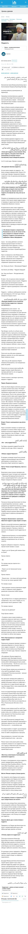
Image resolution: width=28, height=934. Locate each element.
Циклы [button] (2, 16)
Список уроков (27, 414)
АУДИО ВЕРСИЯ (14, 73)
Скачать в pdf (6, 67)
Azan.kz (8, 54)
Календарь (23, 6)
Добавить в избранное (18, 67)
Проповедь (12, 19)
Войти (24, 899)
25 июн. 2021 (3, 64)
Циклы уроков (4, 19)
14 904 (9, 64)
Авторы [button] (7, 16)
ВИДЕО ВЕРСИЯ (5, 73)
